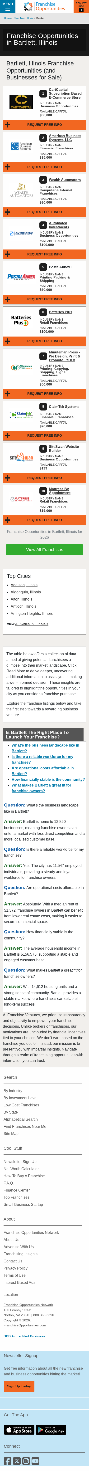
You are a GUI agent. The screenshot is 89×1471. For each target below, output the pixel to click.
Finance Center (17, 1190)
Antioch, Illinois (23, 606)
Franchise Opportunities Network (31, 1233)
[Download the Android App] (51, 1429)
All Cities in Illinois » (31, 624)
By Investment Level (20, 1098)
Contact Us (13, 1261)
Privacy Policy (16, 1268)
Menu (7, 4)
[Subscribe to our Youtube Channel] (36, 1463)
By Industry (13, 1091)
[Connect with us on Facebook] (8, 1463)
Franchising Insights (20, 1254)
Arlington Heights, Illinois (32, 613)
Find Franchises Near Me (25, 1126)
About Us (11, 1240)
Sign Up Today (19, 1386)
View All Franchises (44, 549)
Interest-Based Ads (19, 1282)
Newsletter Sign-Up (20, 1162)
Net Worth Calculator (21, 1169)
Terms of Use (15, 1275)
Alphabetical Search (21, 1119)
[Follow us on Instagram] (27, 1463)
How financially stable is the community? (48, 779)
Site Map (11, 1134)
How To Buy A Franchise (24, 1176)
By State (11, 1112)
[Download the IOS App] (20, 1429)
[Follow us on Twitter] (17, 1463)
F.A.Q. (9, 1183)
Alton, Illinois (21, 599)
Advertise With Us (19, 1247)
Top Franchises (16, 1197)
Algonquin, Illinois (26, 592)
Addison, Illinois (24, 585)
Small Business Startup (23, 1204)
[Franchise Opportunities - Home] (44, 6)
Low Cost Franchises (21, 1105)
